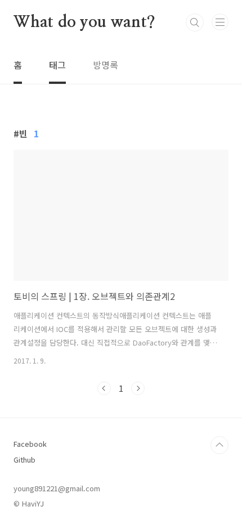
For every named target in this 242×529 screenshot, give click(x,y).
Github (24, 459)
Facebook (30, 443)
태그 (57, 64)
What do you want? (84, 22)
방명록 (105, 64)
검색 (194, 22)
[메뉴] (220, 22)
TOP (219, 445)
